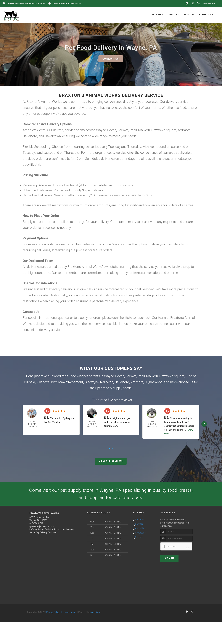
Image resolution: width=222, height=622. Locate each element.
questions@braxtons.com (41, 526)
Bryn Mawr (59, 382)
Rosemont (75, 382)
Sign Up (169, 558)
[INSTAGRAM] (193, 3)
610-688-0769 (36, 523)
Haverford (122, 382)
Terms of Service (69, 612)
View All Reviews (111, 461)
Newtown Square (171, 376)
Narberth (106, 382)
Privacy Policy (52, 612)
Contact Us (110, 58)
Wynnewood (153, 382)
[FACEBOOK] (187, 3)
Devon (119, 376)
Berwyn (131, 376)
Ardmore (136, 382)
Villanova (43, 382)
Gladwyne (92, 382)
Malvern (152, 376)
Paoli (141, 376)
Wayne (109, 376)
